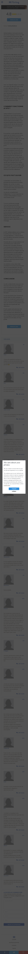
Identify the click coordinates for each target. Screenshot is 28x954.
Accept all (14, 488)
